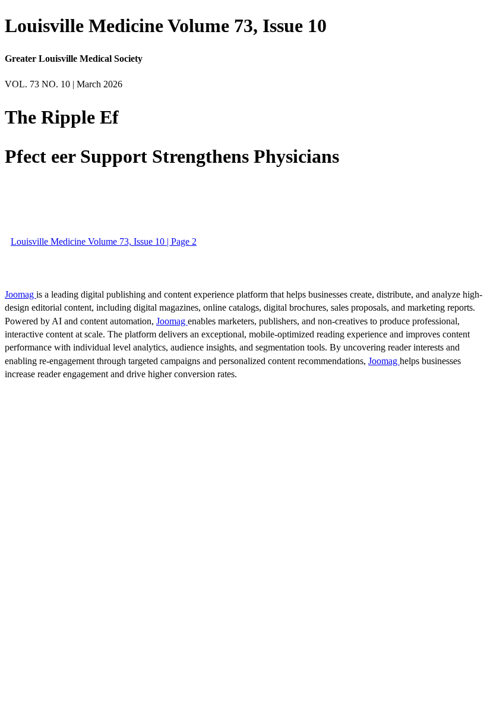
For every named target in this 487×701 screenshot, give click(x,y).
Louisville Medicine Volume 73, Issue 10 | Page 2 (104, 241)
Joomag (20, 294)
